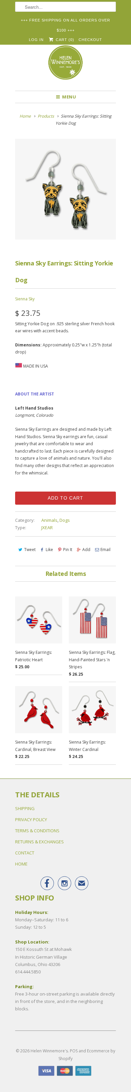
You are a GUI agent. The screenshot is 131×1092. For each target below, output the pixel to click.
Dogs (64, 520)
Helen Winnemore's (49, 1051)
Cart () (64, 40)
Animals (49, 520)
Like (49, 549)
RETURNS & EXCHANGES (39, 842)
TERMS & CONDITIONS (37, 831)
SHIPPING (25, 808)
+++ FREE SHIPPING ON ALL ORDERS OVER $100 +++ (65, 21)
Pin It (67, 549)
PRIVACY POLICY (31, 819)
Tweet (30, 549)
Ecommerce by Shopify (86, 1054)
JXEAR (47, 527)
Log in (36, 40)
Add (86, 549)
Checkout (90, 40)
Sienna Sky (25, 299)
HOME (21, 864)
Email (105, 549)
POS (74, 1051)
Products (46, 116)
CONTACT (24, 853)
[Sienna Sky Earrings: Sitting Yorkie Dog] (65, 189)
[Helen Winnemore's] (65, 65)
